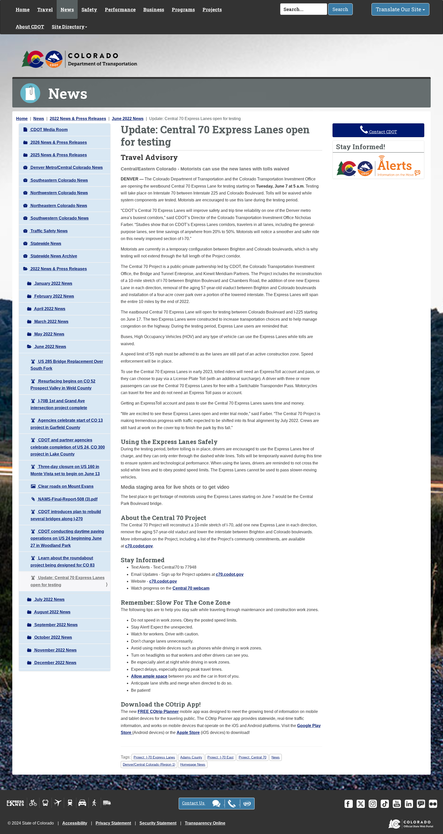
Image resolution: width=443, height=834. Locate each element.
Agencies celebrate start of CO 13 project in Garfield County (67, 423)
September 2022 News (55, 625)
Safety (89, 9)
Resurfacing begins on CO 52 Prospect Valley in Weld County (63, 384)
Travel (45, 9)
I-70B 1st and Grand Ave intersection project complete (59, 404)
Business (153, 9)
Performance (120, 9)
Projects (212, 9)
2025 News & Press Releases (58, 155)
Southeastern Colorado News (58, 180)
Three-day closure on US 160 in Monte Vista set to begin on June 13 (65, 470)
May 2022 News (48, 334)
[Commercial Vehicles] (107, 803)
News (67, 9)
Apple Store (188, 732)
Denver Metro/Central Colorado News (66, 167)
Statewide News (45, 243)
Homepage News (192, 764)
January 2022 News (52, 283)
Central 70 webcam (191, 588)
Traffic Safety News (48, 231)
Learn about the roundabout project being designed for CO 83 (63, 561)
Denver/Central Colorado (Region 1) (149, 764)
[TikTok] (385, 804)
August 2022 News (52, 612)
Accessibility (74, 823)
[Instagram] (373, 804)
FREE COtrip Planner (158, 711)
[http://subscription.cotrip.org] (378, 165)
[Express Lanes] (15, 803)
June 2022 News (128, 118)
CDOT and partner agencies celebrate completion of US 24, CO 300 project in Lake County (68, 447)
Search (340, 9)
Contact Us (193, 803)
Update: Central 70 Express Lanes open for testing (68, 581)
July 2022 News (49, 599)
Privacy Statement (113, 823)
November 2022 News (55, 650)
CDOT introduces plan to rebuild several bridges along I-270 (66, 515)
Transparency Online (205, 823)
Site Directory (68, 27)
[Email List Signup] (421, 804)
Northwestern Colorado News (58, 193)
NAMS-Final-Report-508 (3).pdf (67, 499)
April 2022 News (49, 309)
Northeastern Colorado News (58, 205)
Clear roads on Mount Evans (65, 486)
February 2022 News (53, 296)
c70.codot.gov (139, 546)
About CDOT (30, 27)
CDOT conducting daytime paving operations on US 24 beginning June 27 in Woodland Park (67, 538)
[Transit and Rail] (45, 803)
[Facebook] (349, 804)
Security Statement (157, 823)
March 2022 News (50, 321)
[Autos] (82, 803)
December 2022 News (54, 662)
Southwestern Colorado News (59, 218)
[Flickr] (433, 804)
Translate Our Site (399, 9)
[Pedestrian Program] (94, 803)
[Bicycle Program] (33, 803)
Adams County (191, 757)
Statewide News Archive (53, 256)
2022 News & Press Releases (78, 118)
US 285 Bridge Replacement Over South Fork (67, 365)
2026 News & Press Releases (58, 142)
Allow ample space (149, 676)
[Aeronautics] (58, 803)
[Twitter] (361, 804)
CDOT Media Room (48, 129)
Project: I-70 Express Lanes (154, 757)
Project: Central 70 (252, 757)
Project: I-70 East (220, 757)
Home (22, 9)
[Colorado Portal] (411, 823)
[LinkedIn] (409, 804)
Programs (183, 9)
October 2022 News (52, 637)
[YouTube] (397, 804)
